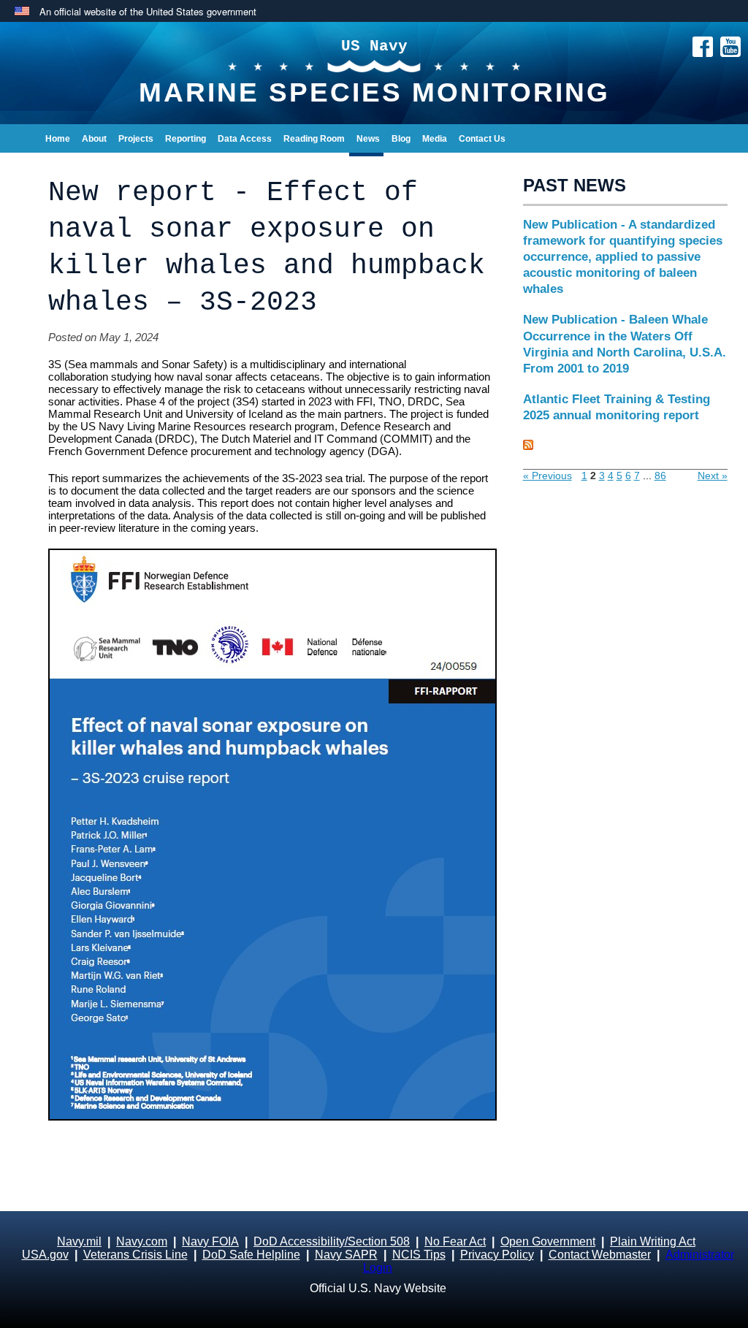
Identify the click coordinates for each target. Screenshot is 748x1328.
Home (57, 139)
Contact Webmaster (600, 1254)
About (94, 139)
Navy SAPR (346, 1254)
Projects (135, 139)
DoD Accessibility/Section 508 (331, 1241)
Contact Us (482, 139)
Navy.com (141, 1241)
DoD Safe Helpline (251, 1254)
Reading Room (314, 139)
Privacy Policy (497, 1254)
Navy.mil (79, 1241)
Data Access (245, 139)
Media (434, 139)
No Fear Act (455, 1241)
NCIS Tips (419, 1254)
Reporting (185, 139)
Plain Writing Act (652, 1241)
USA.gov (45, 1254)
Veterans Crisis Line (135, 1254)
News (368, 139)
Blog (401, 139)
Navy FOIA (210, 1241)
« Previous (547, 475)
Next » (713, 475)
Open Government (547, 1241)
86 (660, 475)
